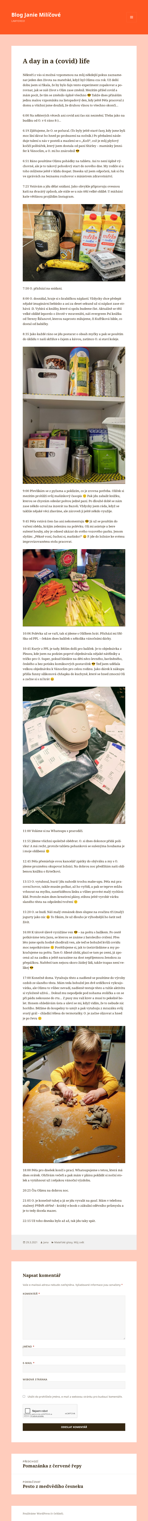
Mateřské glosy (63, 1242)
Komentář (31, 1293)
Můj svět (79, 1242)
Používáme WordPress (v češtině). (43, 1513)
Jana (46, 1242)
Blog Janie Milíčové (36, 14)
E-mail (28, 1363)
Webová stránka (35, 1379)
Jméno (28, 1346)
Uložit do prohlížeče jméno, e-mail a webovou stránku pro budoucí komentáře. (75, 1396)
